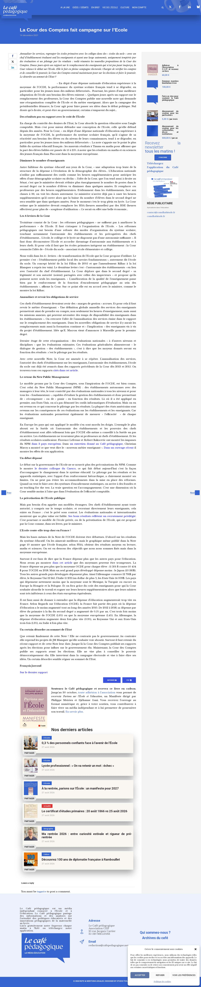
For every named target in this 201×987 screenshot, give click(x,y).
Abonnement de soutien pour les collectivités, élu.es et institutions (170, 130)
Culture (124, 7)
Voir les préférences (183, 975)
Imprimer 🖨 (111, 680)
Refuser (160, 975)
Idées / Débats (80, 7)
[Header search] (163, 7)
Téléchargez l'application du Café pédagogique (162, 167)
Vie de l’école (110, 7)
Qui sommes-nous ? (155, 933)
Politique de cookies (162, 982)
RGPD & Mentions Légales (91, 981)
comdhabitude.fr (156, 216)
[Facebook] (180, 7)
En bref (95, 7)
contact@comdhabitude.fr (161, 212)
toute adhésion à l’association (96, 692)
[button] (195, 949)
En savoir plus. (74, 711)
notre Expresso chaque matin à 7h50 (46, 926)
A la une (65, 7)
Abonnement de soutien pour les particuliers (170, 113)
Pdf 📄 (129, 680)
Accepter (140, 975)
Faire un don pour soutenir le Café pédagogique (170, 98)
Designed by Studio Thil (116, 981)
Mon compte (139, 7)
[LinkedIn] (189, 7)
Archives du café (155, 938)
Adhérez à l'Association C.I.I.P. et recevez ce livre (170, 68)
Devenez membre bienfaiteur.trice (170, 82)
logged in (41, 891)
